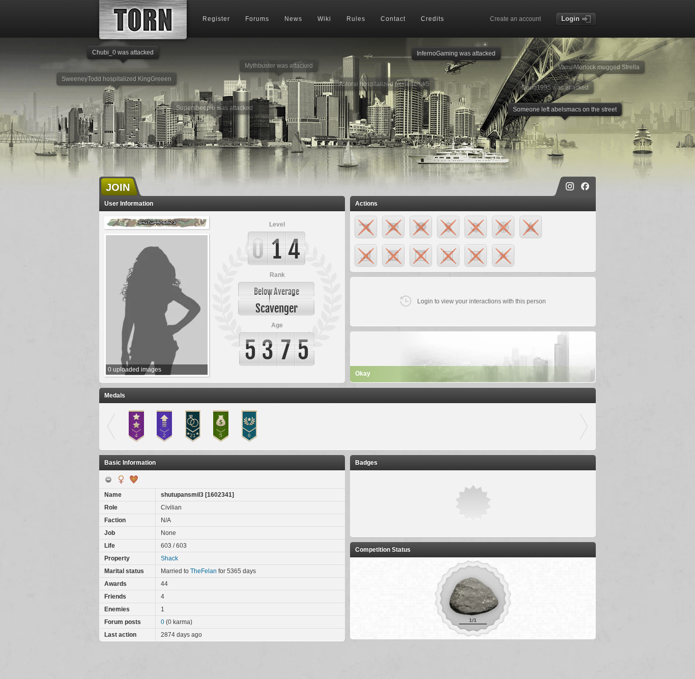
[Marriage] (134, 479)
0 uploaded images (134, 369)
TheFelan (203, 571)
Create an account (515, 18)
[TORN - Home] (143, 19)
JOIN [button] (118, 187)
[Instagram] (569, 186)
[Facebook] (585, 186)
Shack (169, 558)
